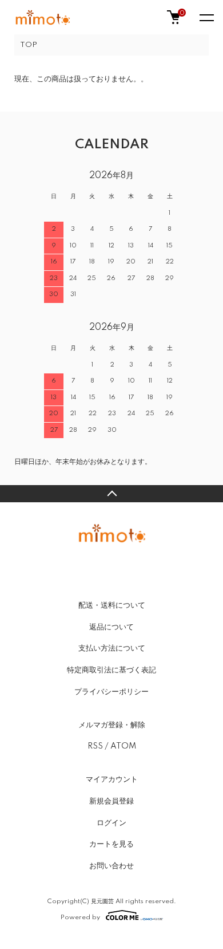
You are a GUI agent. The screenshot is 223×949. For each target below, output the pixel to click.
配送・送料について (111, 605)
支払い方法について (111, 648)
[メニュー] (206, 17)
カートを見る (111, 844)
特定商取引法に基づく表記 (111, 670)
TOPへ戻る (111, 493)
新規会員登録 (111, 801)
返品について (111, 627)
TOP (28, 45)
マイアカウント (112, 779)
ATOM (123, 746)
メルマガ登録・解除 (111, 725)
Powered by (80, 917)
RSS (95, 746)
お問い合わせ (111, 866)
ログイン (111, 823)
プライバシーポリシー (111, 692)
